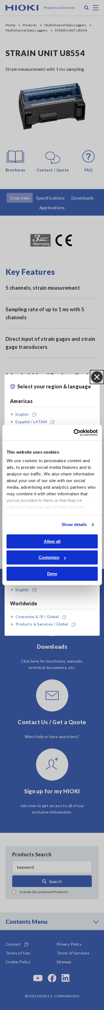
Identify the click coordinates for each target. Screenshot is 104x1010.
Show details (74, 524)
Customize (49, 557)
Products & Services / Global (42, 624)
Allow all (52, 541)
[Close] (97, 377)
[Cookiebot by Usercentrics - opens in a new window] (74, 432)
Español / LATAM (31, 421)
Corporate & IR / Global (37, 616)
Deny (52, 573)
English (22, 414)
